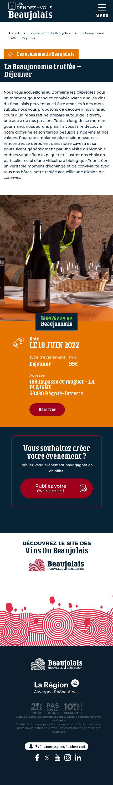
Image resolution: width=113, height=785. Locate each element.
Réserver (47, 409)
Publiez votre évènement (50, 488)
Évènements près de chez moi (60, 746)
